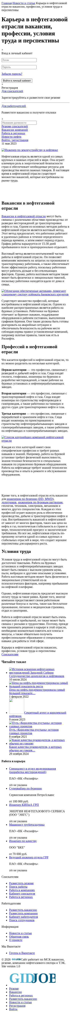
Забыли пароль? (12, 73)
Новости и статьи (20, 933)
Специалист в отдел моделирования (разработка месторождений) (32, 770)
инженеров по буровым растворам (40, 502)
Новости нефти (11, 136)
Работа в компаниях (22, 890)
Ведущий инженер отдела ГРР (28, 857)
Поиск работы (18, 886)
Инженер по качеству (23, 841)
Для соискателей (12, 91)
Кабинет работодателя (23, 916)
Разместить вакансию (23, 910)
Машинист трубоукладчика (26, 824)
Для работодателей (14, 106)
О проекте (15, 940)
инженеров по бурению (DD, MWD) (30, 499)
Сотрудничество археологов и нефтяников (36, 676)
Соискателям (10, 654)
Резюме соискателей (15, 126)
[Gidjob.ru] (16, 959)
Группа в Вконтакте (22, 953)
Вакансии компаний (15, 129)
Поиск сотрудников (21, 920)
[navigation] (35, 991)
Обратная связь (19, 936)
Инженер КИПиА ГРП (24, 804)
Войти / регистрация (15, 140)
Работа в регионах (13, 133)
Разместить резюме (21, 883)
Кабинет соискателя (22, 893)
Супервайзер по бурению (25, 788)
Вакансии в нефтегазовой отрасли (24, 216)
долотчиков (9, 502)
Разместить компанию (23, 913)
